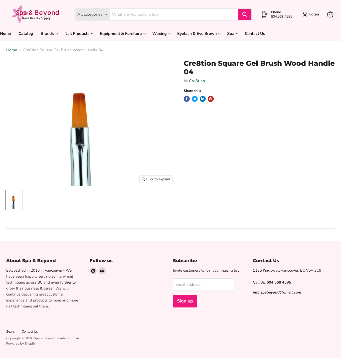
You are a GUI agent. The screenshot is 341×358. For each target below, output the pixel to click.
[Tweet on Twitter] (195, 99)
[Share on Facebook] (187, 99)
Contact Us (255, 33)
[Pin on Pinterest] (211, 99)
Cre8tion (197, 81)
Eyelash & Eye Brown (197, 33)
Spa (231, 33)
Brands (48, 33)
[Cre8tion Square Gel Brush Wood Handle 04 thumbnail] (14, 200)
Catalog (25, 33)
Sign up (185, 301)
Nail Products (77, 33)
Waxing (160, 33)
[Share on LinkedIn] (203, 99)
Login (314, 14)
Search (11, 331)
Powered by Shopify (21, 343)
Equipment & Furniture (121, 33)
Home (11, 50)
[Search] (244, 14)
